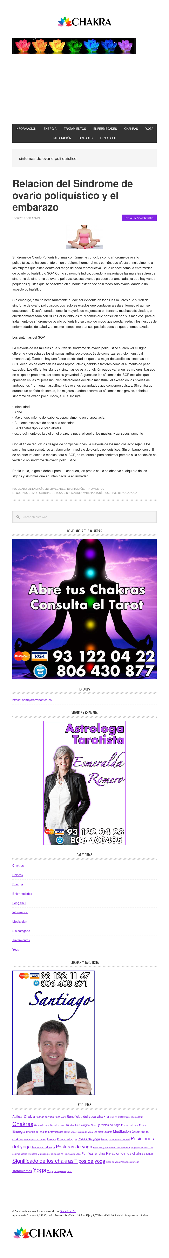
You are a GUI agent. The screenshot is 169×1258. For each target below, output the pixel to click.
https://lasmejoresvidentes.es (32, 699)
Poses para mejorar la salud (115, 1139)
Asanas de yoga (45, 1117)
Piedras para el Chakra (34, 1139)
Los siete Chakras (103, 1131)
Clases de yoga (41, 1125)
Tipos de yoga (119, 492)
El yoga (142, 1125)
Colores (17, 875)
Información (75, 488)
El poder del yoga (129, 1125)
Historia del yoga (84, 1131)
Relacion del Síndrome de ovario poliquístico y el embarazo (72, 195)
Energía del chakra (36, 1132)
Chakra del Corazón (120, 1116)
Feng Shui (19, 903)
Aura (63, 1116)
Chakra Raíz (136, 1116)
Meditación (19, 921)
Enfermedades (55, 488)
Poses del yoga (67, 1139)
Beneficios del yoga (81, 1116)
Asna (57, 1117)
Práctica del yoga (72, 1153)
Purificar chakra (93, 1153)
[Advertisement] (84, 93)
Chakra (84, 22)
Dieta (93, 1125)
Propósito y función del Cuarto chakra (111, 1147)
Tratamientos (94, 488)
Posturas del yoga (43, 1147)
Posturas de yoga (50, 492)
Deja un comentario (139, 218)
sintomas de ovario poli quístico (86, 492)
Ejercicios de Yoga (108, 1125)
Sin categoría (21, 930)
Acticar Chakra (23, 1116)
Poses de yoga (89, 1138)
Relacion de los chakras (125, 1153)
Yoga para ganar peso (59, 1171)
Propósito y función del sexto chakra (45, 1153)
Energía (37, 488)
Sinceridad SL (68, 1211)
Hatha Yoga (70, 1131)
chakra (103, 1116)
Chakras (18, 865)
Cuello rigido (82, 1125)
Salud (149, 1154)
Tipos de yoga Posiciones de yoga (122, 1161)
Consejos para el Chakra (62, 1125)
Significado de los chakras (43, 1160)
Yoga (133, 492)
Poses (51, 1139)
